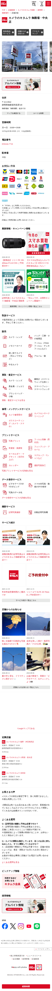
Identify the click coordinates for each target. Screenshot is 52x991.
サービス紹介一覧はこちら (26, 600)
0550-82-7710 (7, 144)
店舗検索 (34, 1)
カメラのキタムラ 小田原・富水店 (19, 757)
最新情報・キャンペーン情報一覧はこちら (26, 306)
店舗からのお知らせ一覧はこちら (26, 687)
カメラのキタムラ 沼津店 (15, 773)
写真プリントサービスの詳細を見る (17, 471)
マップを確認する (13, 113)
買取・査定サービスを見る (13, 400)
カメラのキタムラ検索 (26, 10)
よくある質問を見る (10, 862)
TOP (3, 10)
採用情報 (26, 959)
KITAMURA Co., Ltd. (21, 975)
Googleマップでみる (26, 728)
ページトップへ (43, 949)
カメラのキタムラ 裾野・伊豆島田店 (20, 742)
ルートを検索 (38, 113)
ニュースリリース (34, 956)
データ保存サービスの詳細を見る (16, 498)
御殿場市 (5, 13)
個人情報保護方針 (17, 956)
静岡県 (40, 10)
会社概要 (16, 959)
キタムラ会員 (41, 2)
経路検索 (26, 986)
